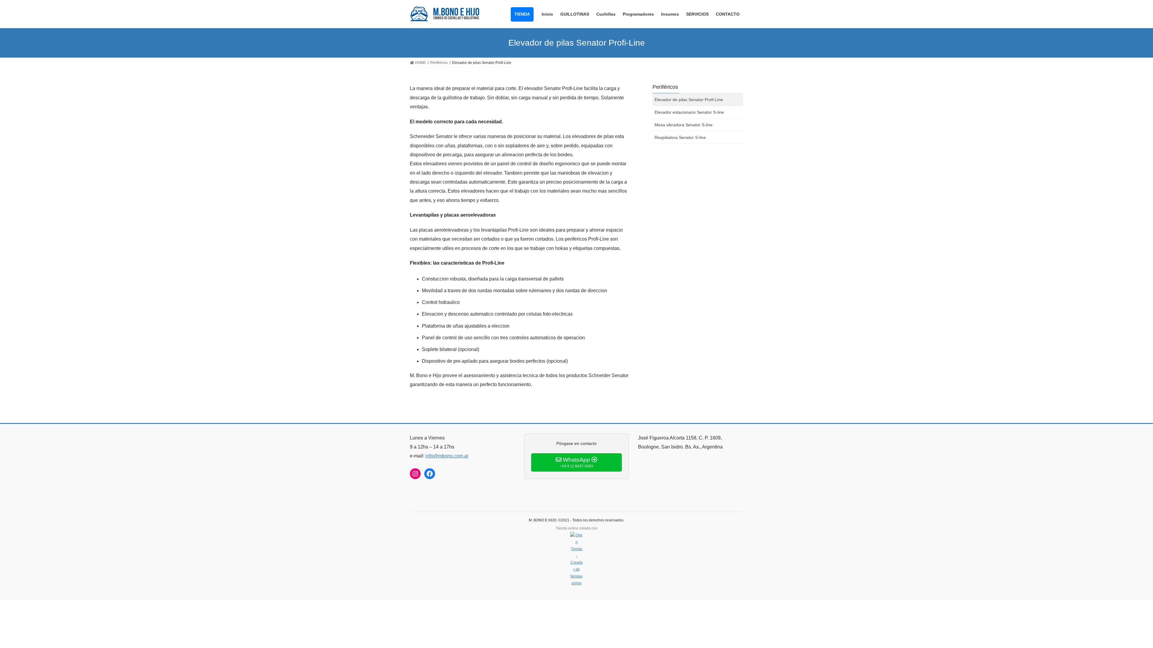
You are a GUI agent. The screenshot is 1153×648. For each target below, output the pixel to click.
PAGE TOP (1123, 623)
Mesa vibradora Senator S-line (684, 124)
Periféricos (665, 87)
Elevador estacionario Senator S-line (689, 112)
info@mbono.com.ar (446, 455)
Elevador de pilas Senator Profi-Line (689, 99)
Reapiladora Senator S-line (680, 137)
